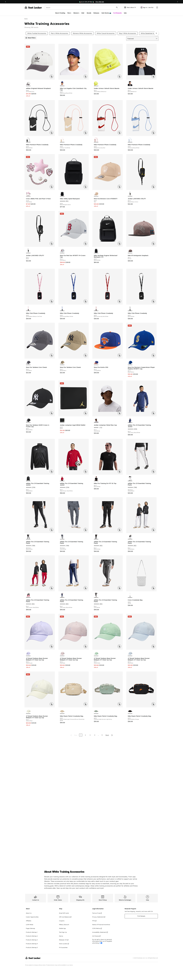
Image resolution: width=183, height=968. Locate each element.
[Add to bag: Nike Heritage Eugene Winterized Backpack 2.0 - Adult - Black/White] (119, 243)
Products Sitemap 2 (32, 936)
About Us (28, 913)
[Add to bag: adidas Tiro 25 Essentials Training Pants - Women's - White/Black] (153, 471)
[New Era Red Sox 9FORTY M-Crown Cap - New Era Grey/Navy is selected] (62, 250)
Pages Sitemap (30, 928)
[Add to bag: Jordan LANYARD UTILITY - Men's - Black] (51, 243)
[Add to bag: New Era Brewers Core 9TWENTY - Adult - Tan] (119, 186)
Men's (69, 13)
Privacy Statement (98, 917)
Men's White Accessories (59, 33)
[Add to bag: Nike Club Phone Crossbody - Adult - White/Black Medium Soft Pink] (51, 301)
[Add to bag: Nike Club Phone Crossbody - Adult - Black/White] (153, 301)
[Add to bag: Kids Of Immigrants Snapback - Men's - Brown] (153, 243)
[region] (91, 2)
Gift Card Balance (64, 917)
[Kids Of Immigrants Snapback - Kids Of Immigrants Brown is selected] (130, 250)
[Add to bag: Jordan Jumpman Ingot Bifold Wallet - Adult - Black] (85, 413)
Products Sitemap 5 (32, 947)
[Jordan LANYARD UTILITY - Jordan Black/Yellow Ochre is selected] (130, 194)
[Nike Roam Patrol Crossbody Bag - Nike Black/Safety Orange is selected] (130, 711)
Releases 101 (63, 940)
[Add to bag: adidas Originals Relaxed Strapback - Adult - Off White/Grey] (51, 76)
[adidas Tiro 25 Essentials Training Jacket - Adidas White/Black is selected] (28, 478)
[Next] (177, 1)
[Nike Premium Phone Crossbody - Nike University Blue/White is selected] (130, 139)
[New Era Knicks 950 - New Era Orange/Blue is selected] (96, 362)
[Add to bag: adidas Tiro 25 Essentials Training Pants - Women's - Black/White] (51, 530)
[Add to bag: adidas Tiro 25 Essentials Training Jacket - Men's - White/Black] (51, 471)
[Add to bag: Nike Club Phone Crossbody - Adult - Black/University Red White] (119, 301)
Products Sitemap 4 (32, 943)
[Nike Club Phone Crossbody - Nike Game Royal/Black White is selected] (62, 308)
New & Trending (60, 13)
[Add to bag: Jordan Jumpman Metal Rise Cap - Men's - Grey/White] (119, 413)
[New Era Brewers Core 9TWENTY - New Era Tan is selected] (96, 194)
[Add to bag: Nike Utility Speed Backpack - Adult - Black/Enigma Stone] (85, 186)
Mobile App (62, 928)
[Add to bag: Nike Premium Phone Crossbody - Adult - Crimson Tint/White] (85, 132)
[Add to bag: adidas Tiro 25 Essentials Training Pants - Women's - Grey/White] (85, 530)
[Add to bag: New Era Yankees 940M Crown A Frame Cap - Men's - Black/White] (51, 413)
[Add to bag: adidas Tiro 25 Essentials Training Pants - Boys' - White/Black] (153, 530)
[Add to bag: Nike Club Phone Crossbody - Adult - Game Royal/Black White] (85, 301)
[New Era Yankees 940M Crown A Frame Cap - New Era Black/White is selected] (28, 420)
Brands (89, 13)
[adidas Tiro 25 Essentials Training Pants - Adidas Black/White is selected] (28, 537)
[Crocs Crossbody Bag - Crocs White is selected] (130, 595)
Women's (76, 13)
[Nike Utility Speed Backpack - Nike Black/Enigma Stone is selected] (62, 194)
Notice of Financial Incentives (101, 924)
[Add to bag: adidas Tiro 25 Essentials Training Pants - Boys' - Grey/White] (119, 588)
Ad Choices (95, 936)
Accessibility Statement (99, 932)
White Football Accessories (36, 33)
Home (26, 18)
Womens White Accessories (82, 33)
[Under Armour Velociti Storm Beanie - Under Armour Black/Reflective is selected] (130, 83)
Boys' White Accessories (127, 33)
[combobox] (82, 7)
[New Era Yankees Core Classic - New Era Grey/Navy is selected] (28, 362)
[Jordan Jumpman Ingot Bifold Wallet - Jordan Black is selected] (62, 420)
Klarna (61, 936)
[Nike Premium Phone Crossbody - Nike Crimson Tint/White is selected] (62, 139)
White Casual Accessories (105, 33)
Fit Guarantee (63, 947)
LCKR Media (29, 924)
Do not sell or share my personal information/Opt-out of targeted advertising (102, 941)
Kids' (83, 13)
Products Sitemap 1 (32, 932)
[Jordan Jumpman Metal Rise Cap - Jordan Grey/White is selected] (96, 420)
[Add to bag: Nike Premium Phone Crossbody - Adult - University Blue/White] (153, 132)
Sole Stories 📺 (106, 13)
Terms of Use (96, 913)
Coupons (61, 921)
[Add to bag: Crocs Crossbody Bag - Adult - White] (153, 588)
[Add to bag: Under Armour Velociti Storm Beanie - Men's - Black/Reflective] (153, 76)
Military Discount (64, 924)
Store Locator (63, 943)
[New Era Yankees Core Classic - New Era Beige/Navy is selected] (62, 362)
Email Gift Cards (64, 913)
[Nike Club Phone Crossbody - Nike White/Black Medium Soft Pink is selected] (28, 308)
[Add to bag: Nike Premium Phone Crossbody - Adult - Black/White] (51, 132)
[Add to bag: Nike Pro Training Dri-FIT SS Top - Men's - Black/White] (119, 471)
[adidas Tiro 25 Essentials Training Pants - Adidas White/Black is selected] (130, 478)
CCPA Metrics (96, 928)
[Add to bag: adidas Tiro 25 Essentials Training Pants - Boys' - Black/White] (119, 530)
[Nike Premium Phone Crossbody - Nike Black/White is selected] (28, 139)
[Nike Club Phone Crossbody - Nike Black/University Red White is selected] (96, 308)
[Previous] (5, 1)
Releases (96, 13)
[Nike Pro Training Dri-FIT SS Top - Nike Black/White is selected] (96, 478)
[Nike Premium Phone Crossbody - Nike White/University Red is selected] (96, 139)
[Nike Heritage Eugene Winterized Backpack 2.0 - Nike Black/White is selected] (96, 250)
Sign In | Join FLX (148, 7)
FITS (93, 921)
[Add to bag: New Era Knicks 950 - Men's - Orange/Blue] (119, 355)
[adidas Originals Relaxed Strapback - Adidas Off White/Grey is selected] (28, 83)
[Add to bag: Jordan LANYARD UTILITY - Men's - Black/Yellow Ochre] (153, 186)
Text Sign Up (63, 932)
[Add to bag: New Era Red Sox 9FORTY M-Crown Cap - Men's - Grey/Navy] (85, 243)
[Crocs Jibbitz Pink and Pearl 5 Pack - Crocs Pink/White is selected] (28, 194)
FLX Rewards (117, 13)
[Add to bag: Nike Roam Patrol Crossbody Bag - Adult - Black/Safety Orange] (153, 704)
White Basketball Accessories (151, 33)
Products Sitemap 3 (32, 940)
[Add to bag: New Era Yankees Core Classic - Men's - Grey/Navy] (51, 355)
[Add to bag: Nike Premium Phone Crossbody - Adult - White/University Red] (119, 132)
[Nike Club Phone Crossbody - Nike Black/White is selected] (130, 308)
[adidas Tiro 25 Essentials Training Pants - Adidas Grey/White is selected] (62, 537)
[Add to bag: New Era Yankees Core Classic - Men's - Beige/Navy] (85, 355)
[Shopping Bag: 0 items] (157, 7)
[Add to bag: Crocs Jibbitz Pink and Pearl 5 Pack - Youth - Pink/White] (51, 186)
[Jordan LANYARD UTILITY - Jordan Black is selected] (28, 250)
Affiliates (28, 921)
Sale (125, 13)
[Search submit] (117, 7)
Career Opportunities (32, 917)
